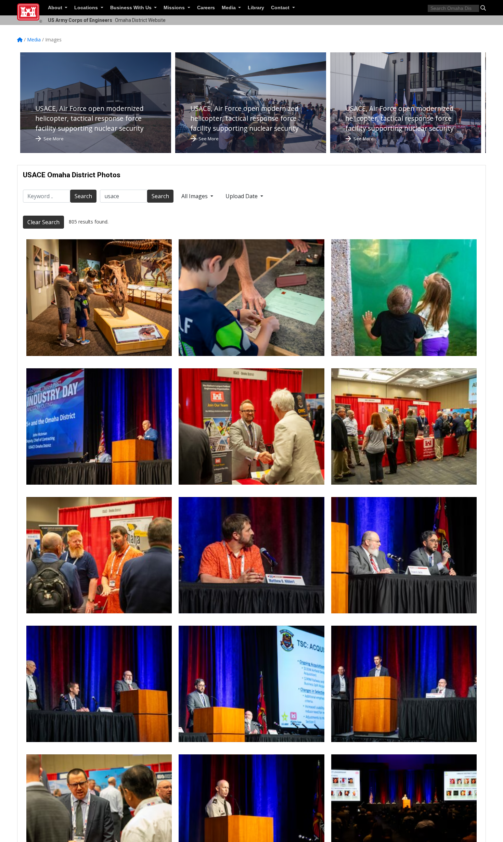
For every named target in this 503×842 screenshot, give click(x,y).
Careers (206, 7)
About (56, 7)
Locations (86, 7)
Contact (281, 7)
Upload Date (242, 196)
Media (229, 7)
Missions (175, 7)
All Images (195, 196)
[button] (483, 8)
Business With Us (131, 7)
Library (256, 7)
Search (83, 196)
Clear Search (43, 222)
